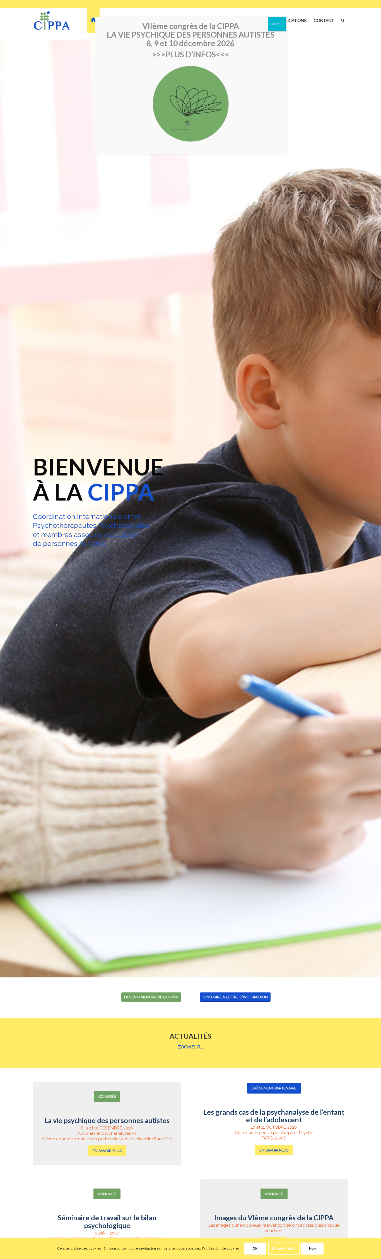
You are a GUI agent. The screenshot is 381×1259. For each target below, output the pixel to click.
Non (312, 1248)
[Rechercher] (342, 20)
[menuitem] (93, 20)
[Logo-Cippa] (52, 20)
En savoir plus (283, 1248)
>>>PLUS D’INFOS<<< (190, 54)
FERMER (277, 24)
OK (255, 1248)
